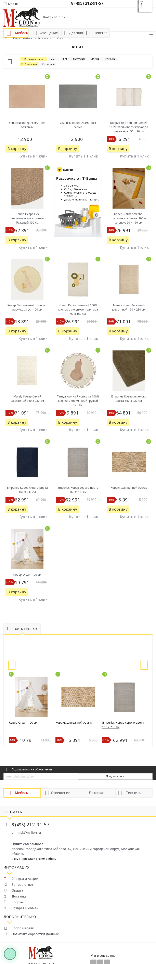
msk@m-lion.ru (29, 832)
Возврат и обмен (25, 908)
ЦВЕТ (64, 59)
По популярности (33, 59)
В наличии (31, 64)
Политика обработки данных (35, 934)
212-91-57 (54, 17)
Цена (52, 59)
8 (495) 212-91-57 (87, 3)
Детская (96, 792)
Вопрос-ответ (23, 884)
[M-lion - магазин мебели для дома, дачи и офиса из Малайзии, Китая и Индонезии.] (21, 17)
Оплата (17, 890)
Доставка (19, 896)
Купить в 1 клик (32, 156)
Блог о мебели (23, 928)
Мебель (21, 792)
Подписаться (115, 776)
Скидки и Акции (25, 878)
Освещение (60, 792)
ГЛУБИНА (110, 59)
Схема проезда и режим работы (34, 859)
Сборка (17, 902)
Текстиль (133, 792)
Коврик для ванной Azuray (73, 722)
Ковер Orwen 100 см (23, 722)
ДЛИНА (95, 59)
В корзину (16, 148)
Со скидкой (48, 64)
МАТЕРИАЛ (79, 59)
